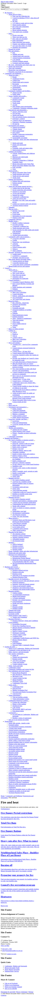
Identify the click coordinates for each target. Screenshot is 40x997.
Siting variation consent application (19, 770)
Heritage (11, 542)
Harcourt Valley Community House (23, 645)
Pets (13, 52)
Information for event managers (22, 216)
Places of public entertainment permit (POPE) (22, 784)
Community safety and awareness (19, 237)
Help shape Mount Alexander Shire (19, 259)
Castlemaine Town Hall (19, 683)
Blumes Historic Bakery (19, 640)
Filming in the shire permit (17, 744)
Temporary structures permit (17, 786)
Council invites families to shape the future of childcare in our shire (25, 387)
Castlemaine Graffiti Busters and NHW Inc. (25, 638)
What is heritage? (17, 544)
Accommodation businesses (20, 594)
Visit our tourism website (20, 697)
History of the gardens (19, 704)
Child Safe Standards (18, 410)
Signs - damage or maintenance (22, 318)
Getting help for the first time (21, 188)
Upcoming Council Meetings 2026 (23, 282)
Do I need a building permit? (21, 480)
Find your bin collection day (21, 16)
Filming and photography (20, 657)
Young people (13, 171)
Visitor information (14, 695)
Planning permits (17, 607)
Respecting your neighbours (17, 70)
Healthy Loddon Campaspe (20, 223)
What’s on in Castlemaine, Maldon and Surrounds (24, 648)
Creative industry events (19, 664)
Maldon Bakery (17, 629)
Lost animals (16, 59)
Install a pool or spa (18, 442)
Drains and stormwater (15, 66)
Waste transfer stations (19, 25)
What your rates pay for (19, 37)
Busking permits (17, 659)
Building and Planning (11, 438)
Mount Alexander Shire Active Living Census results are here (24, 401)
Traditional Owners (18, 79)
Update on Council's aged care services (24, 204)
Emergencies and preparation (17, 110)
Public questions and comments (22, 287)
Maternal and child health (20, 157)
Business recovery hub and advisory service (25, 581)
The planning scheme (19, 534)
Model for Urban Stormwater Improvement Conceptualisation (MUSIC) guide (25, 560)
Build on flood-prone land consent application (23, 775)
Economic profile (14, 614)
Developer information (19, 556)
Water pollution (17, 250)
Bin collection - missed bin (20, 303)
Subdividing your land (19, 511)
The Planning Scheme (19, 515)
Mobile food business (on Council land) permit (23, 759)
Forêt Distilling (17, 643)
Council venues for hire (19, 678)
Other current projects (19, 530)
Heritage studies (17, 549)
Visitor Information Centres (20, 699)
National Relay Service (12, 971)
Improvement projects (19, 150)
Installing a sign (17, 466)
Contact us (12, 330)
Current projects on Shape (20, 261)
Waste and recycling (15, 14)
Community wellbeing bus (20, 197)
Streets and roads (17, 143)
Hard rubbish (16, 28)
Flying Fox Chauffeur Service (21, 626)
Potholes (15, 313)
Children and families (15, 151)
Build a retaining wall (19, 461)
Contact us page (11, 954)
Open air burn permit (15, 756)
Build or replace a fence (19, 455)
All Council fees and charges (21, 299)
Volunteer (11, 207)
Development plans (18, 541)
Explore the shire (10, 647)
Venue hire (15, 212)
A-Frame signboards (18, 598)
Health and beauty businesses (21, 603)
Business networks (18, 572)
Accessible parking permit (16, 751)
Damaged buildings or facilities (21, 310)
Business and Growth (11, 567)
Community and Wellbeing (13, 73)
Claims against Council (19, 416)
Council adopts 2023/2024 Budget (22, 353)
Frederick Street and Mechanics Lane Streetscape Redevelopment (23, 520)
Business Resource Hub (19, 577)
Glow (14, 169)
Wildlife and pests (17, 54)
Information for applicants (20, 278)
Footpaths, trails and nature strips (22, 148)
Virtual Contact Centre (19, 634)
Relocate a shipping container (21, 462)
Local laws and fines (18, 238)
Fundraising (12, 787)
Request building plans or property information (23, 742)
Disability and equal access (20, 257)
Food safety (16, 245)
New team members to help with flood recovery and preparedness (24, 369)
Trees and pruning (17, 320)
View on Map (5, 945)
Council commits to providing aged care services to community (24, 373)
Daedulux (15, 641)
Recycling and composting (20, 26)
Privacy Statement (21, 992)
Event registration (14, 765)
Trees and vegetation (15, 68)
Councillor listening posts (20, 263)
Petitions (15, 289)
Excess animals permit (15, 758)
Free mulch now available (20, 32)
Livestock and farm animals (20, 63)
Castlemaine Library (15, 667)
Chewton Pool (16, 693)
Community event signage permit (19, 763)
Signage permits (13, 735)
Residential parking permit (17, 749)
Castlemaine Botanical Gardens (18, 700)
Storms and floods (17, 115)
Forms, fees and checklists (20, 516)
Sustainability (16, 87)
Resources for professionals (17, 554)
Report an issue (13, 301)
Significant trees (17, 706)
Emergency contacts (18, 118)
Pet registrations (13, 737)
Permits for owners (14, 49)
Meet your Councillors (19, 292)
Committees (12, 426)
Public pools (12, 685)
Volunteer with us (17, 277)
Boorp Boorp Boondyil (19, 673)
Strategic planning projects (20, 537)
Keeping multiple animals (20, 61)
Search (3, 9)
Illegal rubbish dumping (19, 30)
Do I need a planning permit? (21, 499)
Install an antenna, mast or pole (21, 450)
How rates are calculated (19, 39)
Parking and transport (15, 179)
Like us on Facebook (11, 983)
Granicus (3, 995)
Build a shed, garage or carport (21, 445)
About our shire (13, 75)
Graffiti (14, 240)
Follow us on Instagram (12, 985)
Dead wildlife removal (19, 323)
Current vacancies (17, 271)
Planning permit (13, 753)
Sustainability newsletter (19, 138)
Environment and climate (16, 125)
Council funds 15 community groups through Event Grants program (23, 397)
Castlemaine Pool (17, 687)
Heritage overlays (17, 546)
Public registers (17, 409)
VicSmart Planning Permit (16, 792)
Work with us (13, 270)
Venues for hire (17, 92)
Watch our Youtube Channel (13, 987)
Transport (15, 184)
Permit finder (9, 721)
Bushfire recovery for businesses (18, 579)
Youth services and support (20, 176)
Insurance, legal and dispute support (23, 584)
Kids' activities (16, 167)
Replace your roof (17, 449)
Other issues (16, 322)
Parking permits (17, 183)
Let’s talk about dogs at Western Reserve (24, 362)
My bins (14, 21)
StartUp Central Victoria (19, 631)
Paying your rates (17, 35)
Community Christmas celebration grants (24, 108)
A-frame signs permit (15, 728)
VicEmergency (5, 809)
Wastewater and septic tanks (17, 553)
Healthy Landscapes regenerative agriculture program (22, 135)
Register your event (18, 211)
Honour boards (17, 89)
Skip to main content (7, 1)
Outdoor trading (17, 593)
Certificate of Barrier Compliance (19, 782)
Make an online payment (16, 329)
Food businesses (17, 601)
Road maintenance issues (20, 315)
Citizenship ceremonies (16, 436)
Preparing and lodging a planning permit (24, 501)
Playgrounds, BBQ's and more (21, 709)
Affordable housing (18, 539)
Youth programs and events (20, 174)
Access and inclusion (18, 193)
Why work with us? (18, 273)
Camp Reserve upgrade (19, 523)
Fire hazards (16, 306)
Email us (15, 334)
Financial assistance (18, 582)
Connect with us (17, 337)
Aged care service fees (19, 198)
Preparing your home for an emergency (21, 72)
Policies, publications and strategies (23, 296)
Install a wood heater (18, 473)
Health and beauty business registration (20, 733)
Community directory (15, 219)
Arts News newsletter (19, 660)
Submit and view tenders (20, 429)
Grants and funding (18, 662)
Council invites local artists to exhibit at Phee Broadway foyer (24, 390)
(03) (3, 949)
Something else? (17, 475)
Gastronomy (12, 713)
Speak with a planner (18, 506)
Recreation (15, 84)
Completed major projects (20, 528)
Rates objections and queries (21, 42)
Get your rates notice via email (21, 46)
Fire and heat (16, 113)
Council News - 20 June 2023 (21, 351)
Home (3, 796)
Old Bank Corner (17, 681)
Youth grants (16, 103)
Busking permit (13, 754)
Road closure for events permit (18, 761)
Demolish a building (18, 452)
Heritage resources (18, 548)
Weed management (18, 131)
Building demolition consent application (21, 777)
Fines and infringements (19, 422)
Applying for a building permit (21, 482)
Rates (10, 33)
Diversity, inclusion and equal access (20, 252)
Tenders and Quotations (19, 617)
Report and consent (18, 495)
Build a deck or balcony (19, 447)
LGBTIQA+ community (20, 256)
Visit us (14, 336)
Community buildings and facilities (19, 91)
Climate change (17, 129)
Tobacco (15, 249)
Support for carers (17, 195)
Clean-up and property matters (21, 586)
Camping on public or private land (19, 791)
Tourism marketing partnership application (21, 739)
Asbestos (15, 244)
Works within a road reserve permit (19, 740)
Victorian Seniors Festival (20, 205)
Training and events (15, 610)
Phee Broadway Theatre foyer (21, 674)
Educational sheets (18, 711)
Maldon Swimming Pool (19, 690)
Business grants (17, 99)
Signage (14, 605)
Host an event (13, 209)
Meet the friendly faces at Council (22, 363)
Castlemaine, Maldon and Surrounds (16, 966)
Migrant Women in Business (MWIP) (23, 627)
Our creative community (16, 654)
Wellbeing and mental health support (23, 589)
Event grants (16, 101)
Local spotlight (13, 622)
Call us (14, 332)
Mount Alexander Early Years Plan (23, 164)
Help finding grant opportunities (22, 106)
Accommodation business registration (20, 726)
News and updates (14, 343)
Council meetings (14, 280)
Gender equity (16, 254)
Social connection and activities (22, 190)
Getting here (16, 80)
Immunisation (16, 158)
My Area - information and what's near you (22, 65)
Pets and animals (14, 51)
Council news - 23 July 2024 (21, 379)
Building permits (17, 608)
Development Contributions (20, 513)
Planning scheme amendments (21, 535)
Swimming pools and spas (20, 487)
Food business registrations (17, 732)
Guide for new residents (19, 85)
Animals (15, 325)
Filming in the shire (18, 217)
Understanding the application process (24, 504)
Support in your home (19, 191)
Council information (15, 290)
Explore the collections (19, 702)
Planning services (14, 497)
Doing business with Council (21, 431)
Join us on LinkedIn (11, 988)
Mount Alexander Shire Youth (21, 172)
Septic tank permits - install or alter (19, 723)
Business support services (20, 570)
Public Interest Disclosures (20, 417)
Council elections (17, 294)
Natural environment (18, 127)
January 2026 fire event (19, 112)
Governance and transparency (18, 407)
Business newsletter (15, 612)
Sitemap (30, 992)
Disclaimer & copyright (8, 992)
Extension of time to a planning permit (20, 768)
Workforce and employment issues (22, 587)
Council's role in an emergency (21, 120)
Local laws (15, 421)
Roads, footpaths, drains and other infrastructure (23, 139)
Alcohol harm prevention (20, 235)
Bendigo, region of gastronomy (22, 718)
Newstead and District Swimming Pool (24, 692)
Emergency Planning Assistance (22, 122)
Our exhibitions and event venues (19, 671)
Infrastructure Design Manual (21, 558)
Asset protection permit (16, 747)
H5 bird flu (15, 124)
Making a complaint (18, 414)
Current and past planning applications (24, 502)
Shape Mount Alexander (12, 969)
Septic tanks (16, 476)
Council (7, 268)
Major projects (13, 518)
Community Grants (18, 98)
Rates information (17, 40)
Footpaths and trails (18, 308)
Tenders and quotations (16, 428)
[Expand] (13, 13)
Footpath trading (14, 725)
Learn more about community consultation (25, 264)
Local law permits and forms (21, 424)
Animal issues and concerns (20, 56)
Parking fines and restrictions (21, 181)
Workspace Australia (18, 633)
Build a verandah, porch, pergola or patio (25, 471)
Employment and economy (20, 82)
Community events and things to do (19, 650)
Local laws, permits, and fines (18, 419)
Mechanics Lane (17, 676)
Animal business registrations (21, 58)
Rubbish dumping (17, 317)
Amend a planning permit (16, 766)
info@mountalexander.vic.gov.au (12, 950)
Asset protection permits (19, 490)
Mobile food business (19, 596)
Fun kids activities (17, 224)
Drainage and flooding (19, 304)
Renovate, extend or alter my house (23, 443)
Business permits (14, 591)
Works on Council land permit (18, 746)
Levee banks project (18, 527)
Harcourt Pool (16, 688)
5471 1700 (8, 949)
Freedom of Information (19, 412)
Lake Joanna (16, 707)
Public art (15, 655)
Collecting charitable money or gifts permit (22, 789)
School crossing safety (19, 247)
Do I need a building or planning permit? (21, 440)
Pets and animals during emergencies (23, 117)
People (14, 77)
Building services (14, 478)
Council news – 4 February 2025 (22, 381)
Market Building (17, 680)
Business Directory (14, 619)
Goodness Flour (17, 636)
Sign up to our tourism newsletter (19, 720)
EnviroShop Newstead (19, 624)
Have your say (13, 405)
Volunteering (16, 233)
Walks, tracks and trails (16, 666)
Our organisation (17, 297)
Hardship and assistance (19, 47)
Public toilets (16, 94)
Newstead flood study (19, 525)
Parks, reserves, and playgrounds (19, 652)
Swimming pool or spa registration (19, 780)
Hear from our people (19, 275)
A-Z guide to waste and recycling (22, 23)
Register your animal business (21, 600)
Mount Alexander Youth (12, 968)
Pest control (16, 132)
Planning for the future (15, 532)
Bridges (14, 146)
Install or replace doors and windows (23, 454)
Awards (14, 105)
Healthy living (13, 221)
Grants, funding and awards (17, 96)
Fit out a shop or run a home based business (25, 464)
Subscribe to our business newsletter (23, 575)
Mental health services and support (19, 266)
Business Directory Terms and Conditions (25, 620)
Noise (14, 327)
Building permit (13, 779)
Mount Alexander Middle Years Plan (23, 165)
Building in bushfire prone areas (22, 494)
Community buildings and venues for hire (21, 669)
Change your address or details (21, 44)
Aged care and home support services (20, 186)
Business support (14, 568)
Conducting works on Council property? (24, 492)
